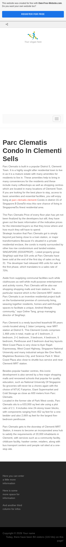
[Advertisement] (33, 79)
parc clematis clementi (24, 199)
